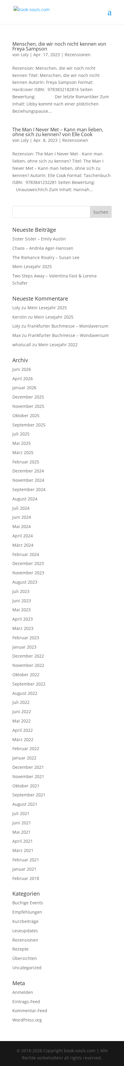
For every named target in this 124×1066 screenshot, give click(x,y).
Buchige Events (27, 903)
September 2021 (28, 795)
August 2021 (24, 804)
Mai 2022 (21, 721)
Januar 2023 (24, 647)
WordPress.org (27, 1020)
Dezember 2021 (28, 767)
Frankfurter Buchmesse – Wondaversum (67, 326)
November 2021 (28, 776)
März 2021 (22, 850)
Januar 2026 (24, 387)
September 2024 (28, 489)
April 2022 (22, 730)
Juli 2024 (20, 508)
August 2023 (24, 582)
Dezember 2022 (28, 656)
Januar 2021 (24, 869)
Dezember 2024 (28, 471)
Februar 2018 (25, 878)
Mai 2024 (21, 526)
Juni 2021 (21, 823)
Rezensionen (78, 54)
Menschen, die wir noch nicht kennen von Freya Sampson (59, 46)
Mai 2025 (21, 443)
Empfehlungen (27, 912)
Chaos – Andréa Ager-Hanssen (42, 248)
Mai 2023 (21, 609)
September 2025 (28, 425)
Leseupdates (25, 930)
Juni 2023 (21, 600)
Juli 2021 (20, 813)
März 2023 (22, 628)
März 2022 (22, 739)
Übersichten (24, 958)
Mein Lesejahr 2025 (32, 266)
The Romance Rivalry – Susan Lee (45, 257)
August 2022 (24, 693)
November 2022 (28, 665)
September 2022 (28, 684)
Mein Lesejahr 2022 (58, 344)
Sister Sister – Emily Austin (39, 239)
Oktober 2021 (25, 786)
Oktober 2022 (25, 674)
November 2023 (28, 573)
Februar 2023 (25, 637)
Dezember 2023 (28, 563)
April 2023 (22, 619)
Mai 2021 (21, 832)
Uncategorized (27, 967)
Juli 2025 (20, 434)
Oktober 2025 (25, 415)
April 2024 (22, 536)
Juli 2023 (20, 591)
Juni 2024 (21, 517)
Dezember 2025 (28, 397)
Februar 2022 (25, 748)
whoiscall (21, 344)
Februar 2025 (25, 462)
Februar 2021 (25, 860)
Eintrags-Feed (26, 1001)
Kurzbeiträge (25, 921)
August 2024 (24, 499)
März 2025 (22, 452)
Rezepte (20, 949)
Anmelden (22, 992)
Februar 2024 (25, 554)
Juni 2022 (21, 711)
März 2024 (22, 545)
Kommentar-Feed (29, 1010)
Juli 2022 (20, 702)
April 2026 (22, 378)
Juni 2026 (21, 369)
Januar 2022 (24, 758)
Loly (25, 54)
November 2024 (28, 480)
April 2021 (22, 841)
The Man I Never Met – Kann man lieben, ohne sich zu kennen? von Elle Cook (57, 132)
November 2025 (28, 406)
